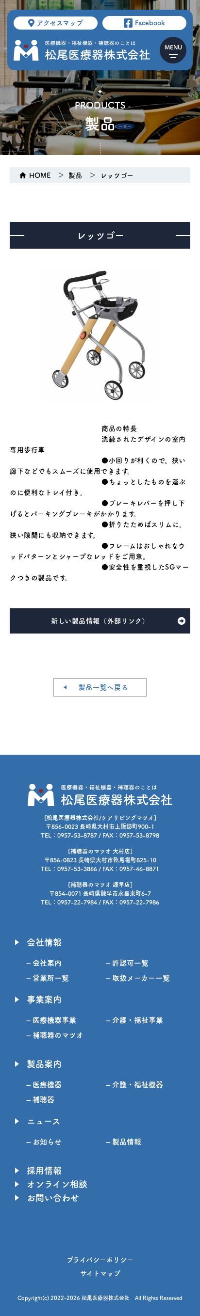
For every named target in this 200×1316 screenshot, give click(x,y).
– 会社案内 (44, 963)
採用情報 (44, 1170)
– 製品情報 (123, 1141)
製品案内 (44, 1064)
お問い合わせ (53, 1197)
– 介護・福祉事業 (134, 1020)
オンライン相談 (57, 1184)
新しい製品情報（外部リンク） (100, 621)
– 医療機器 (44, 1084)
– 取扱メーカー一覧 (138, 978)
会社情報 (44, 942)
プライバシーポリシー (100, 1259)
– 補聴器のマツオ (55, 1035)
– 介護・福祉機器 (134, 1084)
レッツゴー (116, 175)
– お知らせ (44, 1141)
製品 (75, 175)
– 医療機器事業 (51, 1020)
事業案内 (44, 999)
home (39, 175)
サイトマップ (100, 1273)
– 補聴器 (40, 1099)
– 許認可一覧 (127, 963)
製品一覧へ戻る (104, 687)
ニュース (44, 1121)
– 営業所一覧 (48, 978)
